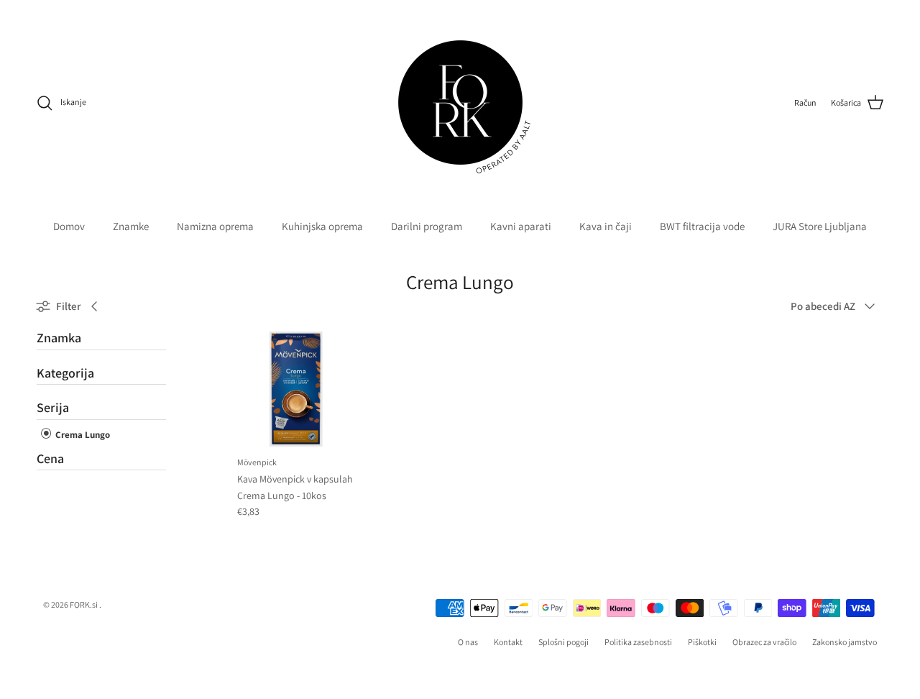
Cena (50, 458)
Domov (69, 226)
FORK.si (84, 604)
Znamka (59, 338)
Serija (53, 407)
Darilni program (426, 226)
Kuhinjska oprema (322, 226)
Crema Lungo (81, 435)
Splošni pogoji (563, 641)
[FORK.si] (460, 102)
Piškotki (702, 641)
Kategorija (65, 373)
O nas (468, 641)
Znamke (131, 226)
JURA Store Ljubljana (820, 226)
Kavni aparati (520, 226)
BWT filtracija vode (702, 226)
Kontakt (508, 641)
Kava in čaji (605, 226)
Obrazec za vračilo (764, 641)
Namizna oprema (215, 226)
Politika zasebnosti (638, 641)
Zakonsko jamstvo (844, 641)
